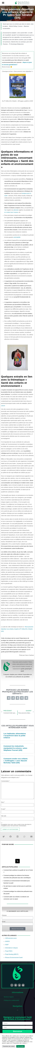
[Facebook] (15, 985)
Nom (3, 802)
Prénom (4, 915)
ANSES (7, 941)
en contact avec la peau (11, 212)
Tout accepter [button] (20, 1046)
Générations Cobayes (11, 948)
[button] (3, 3)
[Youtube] (23, 985)
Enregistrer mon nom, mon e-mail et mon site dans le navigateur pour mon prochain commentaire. (16, 825)
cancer (3, 405)
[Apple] (19, 985)
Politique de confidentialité (11, 1000)
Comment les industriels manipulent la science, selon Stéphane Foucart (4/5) (15, 748)
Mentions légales (9, 997)
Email (3, 921)
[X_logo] (17, 861)
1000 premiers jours (11, 938)
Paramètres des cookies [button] (8, 1046)
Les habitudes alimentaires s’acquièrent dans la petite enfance (15, 736)
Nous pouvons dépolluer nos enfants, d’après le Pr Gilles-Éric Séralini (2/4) (17, 629)
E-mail (3, 809)
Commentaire (5, 781)
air (5, 210)
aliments (15, 210)
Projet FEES (8, 951)
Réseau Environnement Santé (14, 957)
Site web (3, 816)
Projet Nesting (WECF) (11, 954)
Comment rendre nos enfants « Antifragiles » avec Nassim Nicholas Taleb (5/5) (16, 761)
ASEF (7, 944)
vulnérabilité (16, 237)
